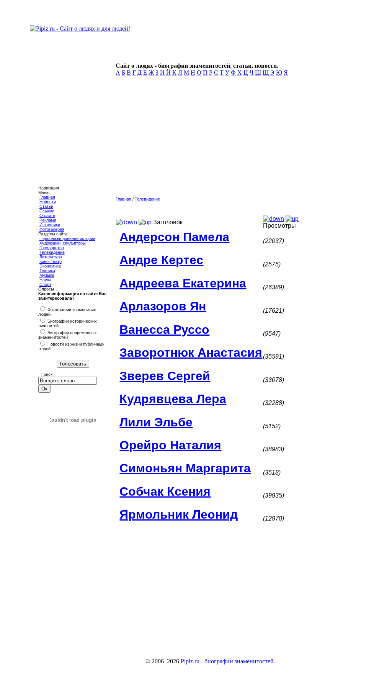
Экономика (50, 266)
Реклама (47, 220)
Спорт (45, 284)
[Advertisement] (233, 138)
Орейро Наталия (170, 445)
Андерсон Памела (174, 237)
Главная (47, 197)
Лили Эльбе (156, 422)
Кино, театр (50, 261)
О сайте (47, 215)
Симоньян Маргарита (185, 468)
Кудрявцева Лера (172, 399)
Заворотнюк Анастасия (190, 352)
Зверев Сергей (164, 376)
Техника (47, 270)
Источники (49, 224)
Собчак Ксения (165, 491)
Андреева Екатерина (182, 283)
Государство (51, 247)
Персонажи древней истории (67, 238)
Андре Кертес (161, 260)
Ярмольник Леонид (178, 514)
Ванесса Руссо (164, 329)
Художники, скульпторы (62, 243)
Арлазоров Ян (162, 306)
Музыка (46, 275)
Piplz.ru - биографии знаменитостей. (228, 661)
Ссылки (46, 211)
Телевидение (52, 252)
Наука (45, 279)
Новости (47, 201)
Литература (50, 257)
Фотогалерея (51, 229)
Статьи (46, 206)
